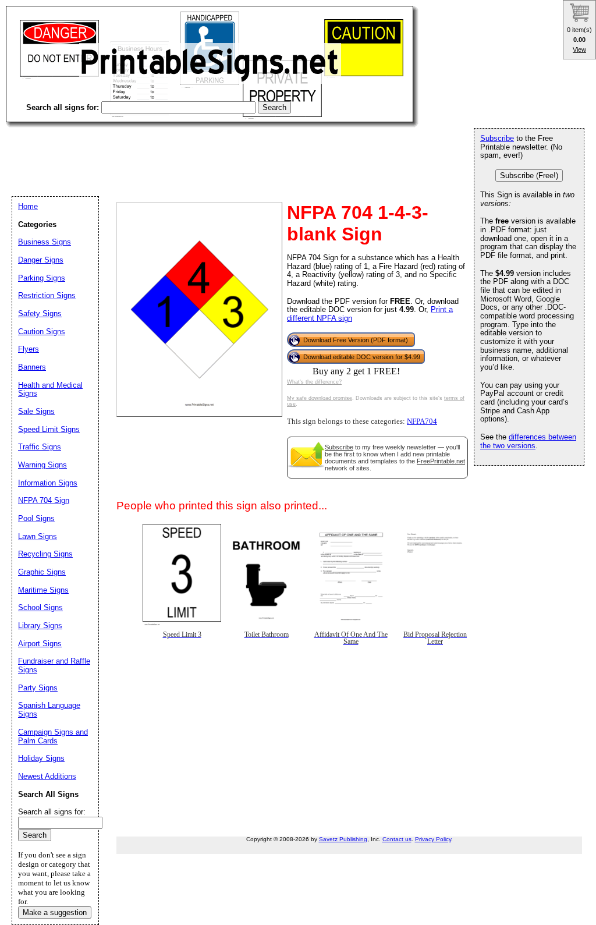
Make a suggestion (55, 912)
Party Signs (38, 687)
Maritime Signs (43, 590)
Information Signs (47, 483)
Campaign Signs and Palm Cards (53, 736)
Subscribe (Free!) (529, 175)
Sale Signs (36, 411)
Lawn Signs (37, 536)
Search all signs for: (52, 811)
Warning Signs (42, 464)
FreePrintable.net (441, 461)
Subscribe (339, 447)
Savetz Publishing (343, 839)
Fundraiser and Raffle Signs (54, 665)
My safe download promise (319, 398)
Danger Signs (40, 260)
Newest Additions (47, 776)
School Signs (40, 607)
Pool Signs (36, 518)
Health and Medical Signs (50, 389)
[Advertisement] (218, 151)
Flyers (28, 349)
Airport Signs (40, 643)
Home (28, 206)
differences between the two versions (528, 441)
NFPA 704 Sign (43, 500)
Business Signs (44, 242)
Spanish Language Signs (49, 709)
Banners (32, 367)
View (579, 49)
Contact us (396, 839)
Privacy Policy (433, 839)
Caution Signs (41, 331)
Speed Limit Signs (49, 429)
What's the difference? (314, 382)
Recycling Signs (45, 554)
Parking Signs (41, 278)
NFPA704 (422, 421)
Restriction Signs (47, 295)
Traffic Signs (39, 446)
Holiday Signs (41, 758)
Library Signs (40, 625)
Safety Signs (40, 313)
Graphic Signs (42, 572)
